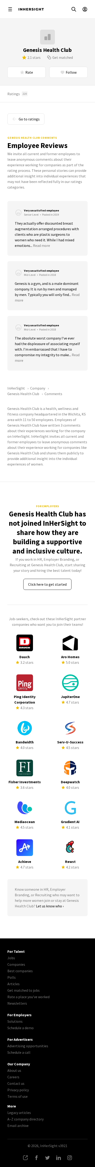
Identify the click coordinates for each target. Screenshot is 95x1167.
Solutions (15, 1021)
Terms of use (17, 1096)
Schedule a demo (20, 1027)
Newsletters (17, 1003)
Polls (11, 977)
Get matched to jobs (23, 990)
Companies (16, 964)
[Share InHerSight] (25, 1157)
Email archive (18, 1125)
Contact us (15, 1083)
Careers (13, 1077)
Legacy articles (19, 1112)
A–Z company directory (25, 1119)
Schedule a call (18, 1052)
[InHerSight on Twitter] (47, 1157)
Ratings (17, 93)
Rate (29, 72)
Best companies (20, 971)
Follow (71, 72)
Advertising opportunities (27, 1046)
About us (14, 1070)
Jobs (11, 958)
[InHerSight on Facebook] (36, 1157)
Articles (13, 983)
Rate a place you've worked (28, 996)
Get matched (62, 57)
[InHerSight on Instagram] (69, 1157)
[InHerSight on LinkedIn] (58, 1157)
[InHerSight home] (31, 9)
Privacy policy (18, 1090)
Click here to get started (47, 584)
